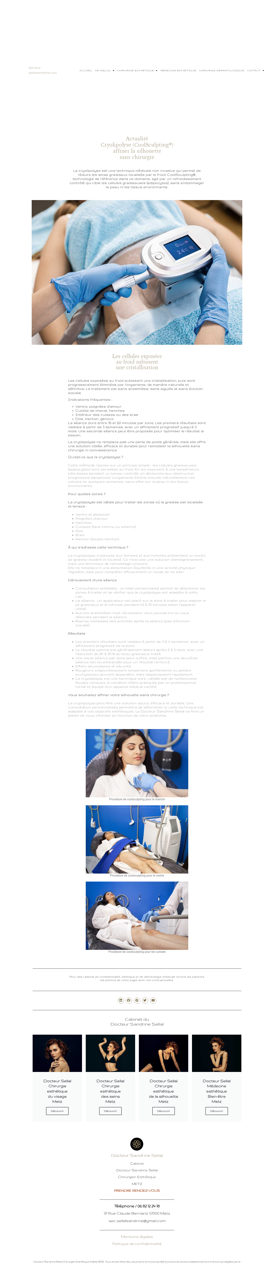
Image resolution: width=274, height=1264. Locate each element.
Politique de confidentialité (137, 1244)
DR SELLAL (103, 70)
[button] (121, 1001)
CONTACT (254, 70)
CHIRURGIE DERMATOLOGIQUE (221, 70)
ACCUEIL (86, 70)
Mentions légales (137, 1237)
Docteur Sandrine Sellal (137, 1155)
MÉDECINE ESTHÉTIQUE (178, 70)
